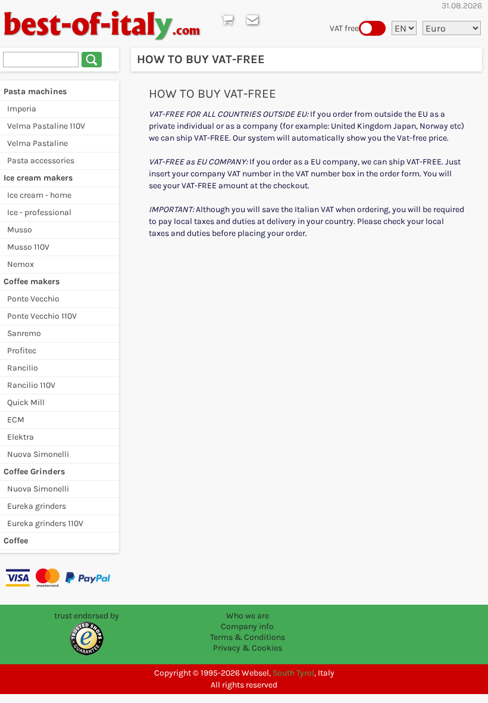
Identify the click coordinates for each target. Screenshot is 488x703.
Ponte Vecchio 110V (42, 316)
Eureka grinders (36, 506)
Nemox (20, 264)
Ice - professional (39, 212)
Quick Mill (26, 402)
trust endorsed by (86, 616)
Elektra (20, 437)
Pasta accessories (40, 160)
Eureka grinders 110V (45, 523)
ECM (15, 420)
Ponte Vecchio (33, 299)
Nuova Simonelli (38, 454)
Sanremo (24, 333)
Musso (19, 230)
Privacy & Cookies (247, 648)
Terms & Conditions (247, 637)
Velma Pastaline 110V (46, 126)
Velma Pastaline (37, 143)
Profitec (21, 351)
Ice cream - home (39, 195)
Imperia (21, 109)
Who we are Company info (247, 621)
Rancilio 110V (31, 385)
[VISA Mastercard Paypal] (59, 577)
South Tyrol (293, 673)
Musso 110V (28, 247)
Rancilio (22, 368)
